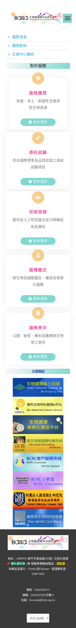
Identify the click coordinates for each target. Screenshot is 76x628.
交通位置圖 (61, 558)
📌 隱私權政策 (16, 563)
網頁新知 (19, 46)
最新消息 (19, 37)
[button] (67, 18)
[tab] (38, 37)
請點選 (61, 563)
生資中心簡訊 (23, 54)
